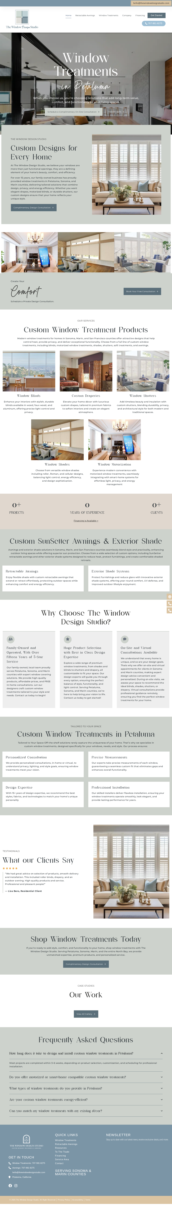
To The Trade (62, 1152)
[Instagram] (16, 1185)
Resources (61, 1148)
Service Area (62, 1159)
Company (126, 15)
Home (68, 15)
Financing (140, 15)
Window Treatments (108, 15)
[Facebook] (10, 1185)
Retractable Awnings (85, 15)
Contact (59, 1163)
